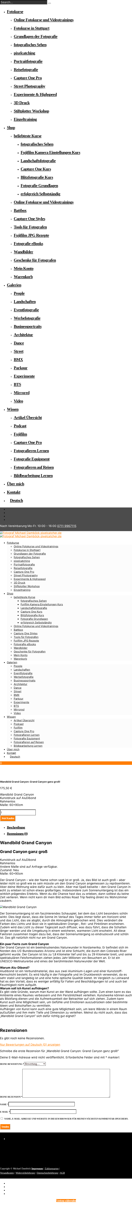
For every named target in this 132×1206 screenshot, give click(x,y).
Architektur (23, 334)
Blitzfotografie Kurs (37, 177)
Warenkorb (23, 276)
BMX (18, 359)
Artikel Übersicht (28, 417)
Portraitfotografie (28, 61)
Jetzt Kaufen (7, 818)
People (19, 293)
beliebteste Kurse (27, 136)
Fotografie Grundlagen (39, 185)
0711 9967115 (66, 526)
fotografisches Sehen (30, 44)
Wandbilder (23, 252)
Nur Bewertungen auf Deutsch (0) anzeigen (30, 1044)
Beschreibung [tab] (16, 827)
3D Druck (22, 102)
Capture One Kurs (36, 169)
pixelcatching (24, 53)
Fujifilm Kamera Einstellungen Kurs (50, 152)
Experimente (24, 376)
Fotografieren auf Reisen (34, 467)
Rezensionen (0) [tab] (17, 833)
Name (4, 1104)
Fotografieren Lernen (31, 450)
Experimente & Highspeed (35, 94)
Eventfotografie (26, 310)
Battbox (20, 210)
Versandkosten (7, 1173)
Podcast (20, 426)
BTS (17, 384)
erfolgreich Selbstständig (40, 194)
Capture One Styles (29, 218)
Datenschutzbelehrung (47, 1173)
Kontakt (13, 492)
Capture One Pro (28, 78)
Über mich (15, 484)
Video (18, 401)
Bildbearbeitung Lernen (33, 475)
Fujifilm (20, 434)
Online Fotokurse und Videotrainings (43, 20)
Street (18, 351)
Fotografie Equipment (32, 459)
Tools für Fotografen (30, 227)
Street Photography (29, 86)
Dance (19, 343)
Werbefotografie (27, 318)
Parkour (21, 368)
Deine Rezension (11, 1097)
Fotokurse (15, 11)
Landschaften (25, 301)
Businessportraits (27, 326)
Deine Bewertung (12, 1064)
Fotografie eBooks (28, 243)
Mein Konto (23, 268)
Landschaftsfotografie (38, 160)
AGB (62, 1173)
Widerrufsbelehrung (25, 1173)
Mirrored (21, 392)
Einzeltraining (25, 119)
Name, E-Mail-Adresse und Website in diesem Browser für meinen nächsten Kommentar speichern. (66, 1118)
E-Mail (5, 1112)
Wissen (12, 409)
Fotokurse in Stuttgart (31, 28)
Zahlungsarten (52, 1168)
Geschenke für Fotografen (35, 260)
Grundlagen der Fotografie (35, 36)
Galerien (14, 285)
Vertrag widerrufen (66, 1200)
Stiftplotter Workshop (31, 111)
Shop (11, 127)
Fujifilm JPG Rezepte (31, 235)
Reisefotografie (26, 69)
